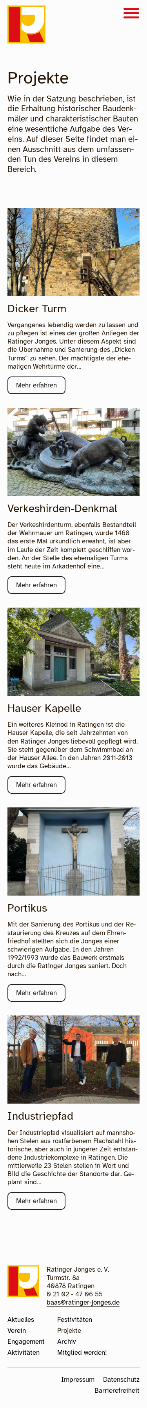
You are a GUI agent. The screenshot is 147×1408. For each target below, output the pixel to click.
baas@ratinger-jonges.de (83, 1302)
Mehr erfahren (40, 387)
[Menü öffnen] (131, 14)
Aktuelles (20, 1320)
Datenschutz (121, 1379)
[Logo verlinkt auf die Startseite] (26, 25)
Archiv (66, 1341)
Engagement (26, 1341)
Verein (16, 1331)
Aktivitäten (23, 1352)
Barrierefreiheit (117, 1390)
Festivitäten (74, 1320)
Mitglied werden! (82, 1352)
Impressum (77, 1379)
